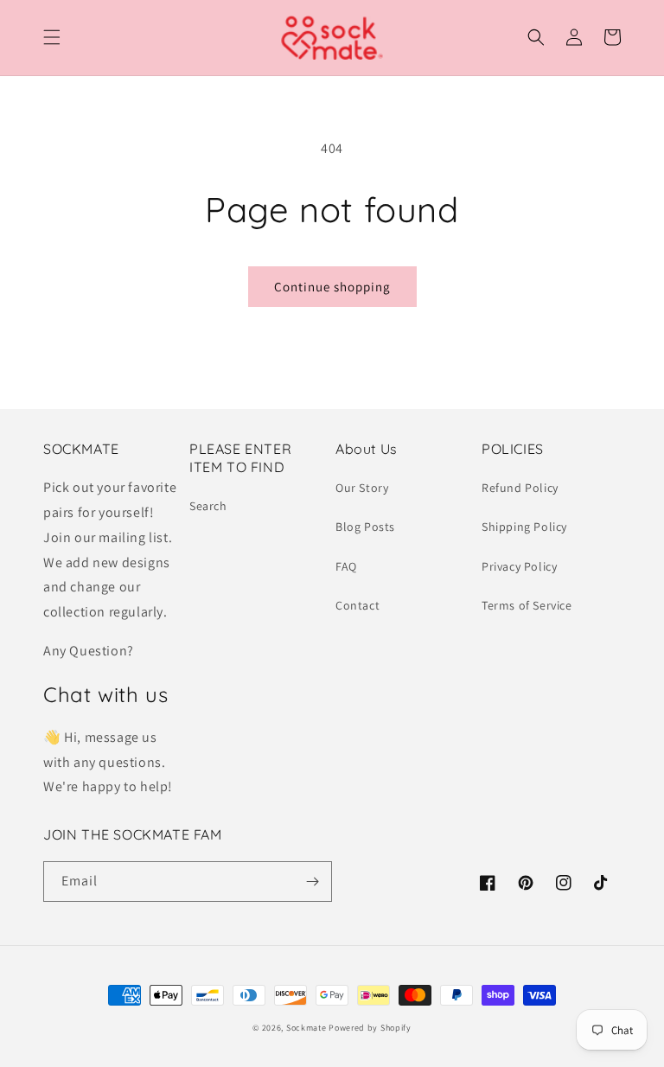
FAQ (346, 566)
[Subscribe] (312, 881)
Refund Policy (520, 487)
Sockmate (306, 1027)
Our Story (361, 487)
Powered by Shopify (370, 1027)
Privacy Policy (519, 566)
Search (208, 506)
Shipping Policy (524, 526)
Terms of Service (527, 605)
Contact (357, 605)
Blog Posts (365, 526)
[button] (52, 37)
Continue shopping (332, 286)
